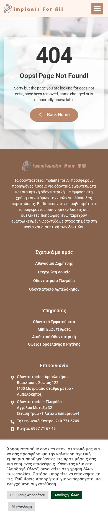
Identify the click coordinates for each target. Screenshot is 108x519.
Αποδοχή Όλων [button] (67, 495)
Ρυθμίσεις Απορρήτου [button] (27, 495)
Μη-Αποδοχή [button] (22, 506)
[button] (97, 8)
